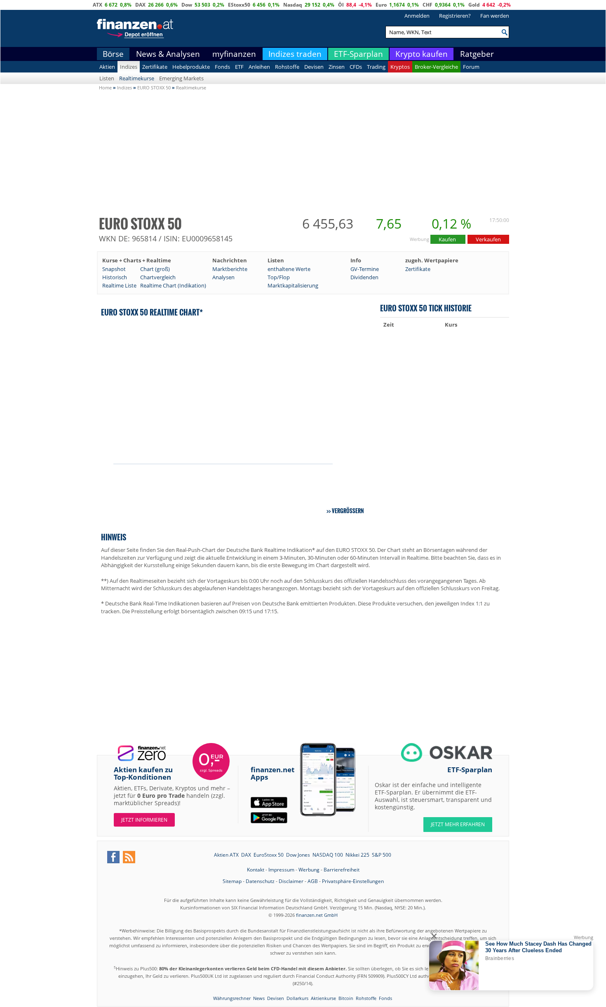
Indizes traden (295, 54)
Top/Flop (279, 277)
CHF (427, 5)
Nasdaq (292, 5)
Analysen (223, 277)
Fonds (222, 66)
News (259, 998)
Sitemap (232, 881)
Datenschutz (260, 881)
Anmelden (417, 15)
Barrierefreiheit (341, 869)
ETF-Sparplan (358, 54)
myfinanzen (234, 54)
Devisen (314, 66)
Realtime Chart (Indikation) (173, 285)
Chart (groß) (155, 269)
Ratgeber (477, 54)
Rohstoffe (287, 66)
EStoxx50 (239, 5)
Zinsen (337, 66)
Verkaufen (488, 239)
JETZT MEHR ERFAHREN (458, 824)
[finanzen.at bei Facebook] (113, 857)
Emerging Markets (181, 78)
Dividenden (364, 277)
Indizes (128, 66)
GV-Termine (364, 269)
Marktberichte (229, 269)
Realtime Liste (119, 285)
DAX (140, 5)
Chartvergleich (158, 277)
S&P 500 (381, 854)
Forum (471, 66)
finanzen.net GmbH (317, 915)
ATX (97, 5)
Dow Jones (298, 854)
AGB (313, 881)
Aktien (107, 66)
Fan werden (494, 15)
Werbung (308, 869)
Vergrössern (348, 511)
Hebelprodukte (191, 66)
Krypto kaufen (421, 54)
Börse (113, 54)
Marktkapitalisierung (293, 285)
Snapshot (114, 269)
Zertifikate (154, 66)
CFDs (356, 66)
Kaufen (448, 239)
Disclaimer (291, 881)
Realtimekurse (136, 78)
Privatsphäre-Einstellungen (353, 881)
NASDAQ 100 (327, 854)
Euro (381, 5)
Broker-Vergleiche (436, 66)
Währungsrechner (232, 998)
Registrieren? (455, 15)
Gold (474, 5)
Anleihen (259, 66)
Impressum (281, 869)
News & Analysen (168, 54)
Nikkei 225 (357, 854)
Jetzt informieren (144, 819)
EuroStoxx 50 (269, 854)
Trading (376, 66)
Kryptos (400, 66)
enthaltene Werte (289, 269)
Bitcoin (345, 998)
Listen (106, 78)
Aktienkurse (323, 998)
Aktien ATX (226, 854)
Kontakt (255, 869)
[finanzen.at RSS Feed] (129, 857)
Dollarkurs (297, 998)
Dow (186, 5)
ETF (239, 66)
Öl (341, 5)
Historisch (114, 277)
